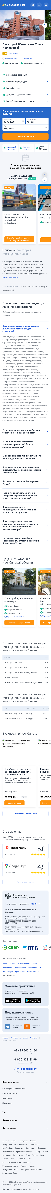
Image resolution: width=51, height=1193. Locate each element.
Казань (41, 968)
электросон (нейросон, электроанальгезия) (21, 378)
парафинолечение (10, 384)
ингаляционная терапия (30, 408)
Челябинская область (13, 58)
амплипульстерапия (21, 360)
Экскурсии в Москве (10, 1166)
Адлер (38, 1152)
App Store (9, 999)
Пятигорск (42, 1148)
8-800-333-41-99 (25, 1059)
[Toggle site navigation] (46, 4)
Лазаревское (18, 1155)
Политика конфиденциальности (14, 1189)
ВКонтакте (9, 1025)
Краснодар (32, 968)
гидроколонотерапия (11, 411)
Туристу (5, 1112)
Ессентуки (19, 1148)
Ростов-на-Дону (33, 972)
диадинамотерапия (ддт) (32, 387)
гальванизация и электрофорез (16, 375)
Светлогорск (35, 1144)
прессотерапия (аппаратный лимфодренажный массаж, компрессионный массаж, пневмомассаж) (21, 369)
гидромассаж (26, 384)
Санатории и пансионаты (13, 1088)
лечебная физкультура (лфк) (14, 399)
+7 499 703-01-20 (25, 1050)
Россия (23, 1166)
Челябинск (28, 58)
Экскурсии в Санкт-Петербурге (14, 1144)
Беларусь (33, 1141)
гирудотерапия (22, 339)
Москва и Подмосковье (11, 1162)
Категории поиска (10, 1082)
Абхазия (5, 1141)
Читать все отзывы (25, 882)
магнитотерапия (9, 390)
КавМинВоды (7, 1148)
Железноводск (8, 1152)
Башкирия (27, 1162)
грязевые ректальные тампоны (29, 363)
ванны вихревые (27, 402)
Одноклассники (31, 1025)
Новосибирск (7, 972)
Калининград (20, 968)
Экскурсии (7, 1103)
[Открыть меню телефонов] (32, 4)
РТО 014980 (35, 904)
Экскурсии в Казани (10, 1169)
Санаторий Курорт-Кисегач (18, 598)
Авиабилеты (7, 1098)
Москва (5, 964)
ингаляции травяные (25, 348)
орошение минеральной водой (29, 351)
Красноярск (20, 972)
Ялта (12, 1159)
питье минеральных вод (12, 366)
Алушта (5, 1159)
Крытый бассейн (11, 63)
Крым (42, 1155)
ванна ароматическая (21, 345)
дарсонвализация (21, 336)
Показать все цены (25, 136)
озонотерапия (8, 363)
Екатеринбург (7, 968)
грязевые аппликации (28, 393)
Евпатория (21, 1159)
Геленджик (6, 1155)
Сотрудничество (9, 1120)
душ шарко (36, 360)
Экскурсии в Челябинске (25, 813)
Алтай (13, 1141)
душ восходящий (39, 375)
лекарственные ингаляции (14, 396)
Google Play (30, 999)
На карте (43, 286)
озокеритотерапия (27, 381)
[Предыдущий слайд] (6, 25)
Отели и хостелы (9, 1093)
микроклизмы (33, 396)
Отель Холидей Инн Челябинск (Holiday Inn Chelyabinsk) (16, 217)
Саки (29, 1159)
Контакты (32, 286)
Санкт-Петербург (23, 964)
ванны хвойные (25, 390)
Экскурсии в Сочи (9, 1173)
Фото (23, 286)
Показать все (7, 976)
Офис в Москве (9, 1128)
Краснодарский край (24, 1152)
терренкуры (7, 354)
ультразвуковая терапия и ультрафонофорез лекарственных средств (23, 342)
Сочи (13, 964)
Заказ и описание (14, 803)
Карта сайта (34, 1189)
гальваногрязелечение (24, 405)
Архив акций (8, 290)
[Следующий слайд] (44, 25)
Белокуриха (23, 1141)
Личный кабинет (25, 1068)
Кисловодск (30, 1148)
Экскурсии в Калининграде (31, 1169)
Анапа (34, 964)
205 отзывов (13, 53)
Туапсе (35, 1155)
